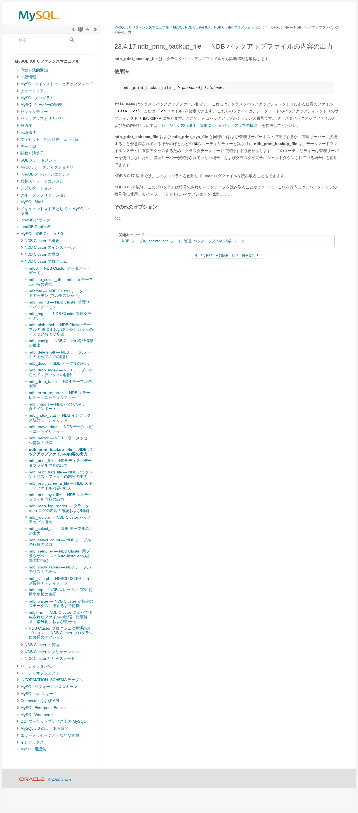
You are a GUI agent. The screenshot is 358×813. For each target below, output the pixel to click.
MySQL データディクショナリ (47, 167)
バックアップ (204, 241)
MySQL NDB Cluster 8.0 (41, 234)
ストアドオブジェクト (40, 673)
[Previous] (73, 29)
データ (239, 241)
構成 (228, 241)
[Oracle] (31, 779)
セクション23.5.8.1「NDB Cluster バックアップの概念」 (211, 125)
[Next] (95, 29)
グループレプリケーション (43, 195)
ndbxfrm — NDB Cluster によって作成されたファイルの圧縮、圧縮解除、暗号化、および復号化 (60, 617)
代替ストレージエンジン (41, 181)
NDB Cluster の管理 (42, 645)
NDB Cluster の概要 (42, 241)
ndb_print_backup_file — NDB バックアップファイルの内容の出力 (60, 451)
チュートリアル (34, 91)
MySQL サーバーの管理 (41, 105)
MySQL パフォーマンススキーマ (48, 687)
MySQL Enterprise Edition (43, 708)
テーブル (139, 241)
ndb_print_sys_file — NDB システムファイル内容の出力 (60, 497)
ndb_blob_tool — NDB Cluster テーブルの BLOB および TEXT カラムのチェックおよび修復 (61, 329)
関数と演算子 (32, 153)
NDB (125, 241)
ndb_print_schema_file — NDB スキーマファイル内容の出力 (60, 485)
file (219, 241)
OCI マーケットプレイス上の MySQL (53, 721)
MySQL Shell (31, 202)
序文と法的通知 (34, 70)
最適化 (26, 126)
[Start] (80, 29)
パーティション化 (36, 666)
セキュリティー (34, 112)
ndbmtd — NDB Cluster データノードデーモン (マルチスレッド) (60, 293)
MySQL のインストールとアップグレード (56, 84)
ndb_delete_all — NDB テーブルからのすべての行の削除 (59, 354)
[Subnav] (18, 77)
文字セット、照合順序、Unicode (49, 140)
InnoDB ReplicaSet (37, 227)
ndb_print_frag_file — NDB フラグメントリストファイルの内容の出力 (61, 474)
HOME (222, 255)
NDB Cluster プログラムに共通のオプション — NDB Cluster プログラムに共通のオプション (61, 633)
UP (235, 255)
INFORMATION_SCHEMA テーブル (51, 680)
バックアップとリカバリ (41, 119)
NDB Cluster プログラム (46, 261)
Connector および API (39, 701)
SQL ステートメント (38, 160)
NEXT (248, 255)
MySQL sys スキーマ (38, 694)
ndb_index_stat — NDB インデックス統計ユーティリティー (60, 417)
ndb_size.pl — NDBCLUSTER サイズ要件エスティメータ (59, 581)
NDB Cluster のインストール (50, 247)
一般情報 (28, 77)
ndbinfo (154, 241)
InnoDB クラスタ (35, 220)
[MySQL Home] (39, 22)
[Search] (72, 40)
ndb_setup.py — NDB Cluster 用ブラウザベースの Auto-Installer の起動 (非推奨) (59, 556)
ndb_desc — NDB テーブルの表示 (59, 363)
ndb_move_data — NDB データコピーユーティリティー (61, 429)
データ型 (28, 146)
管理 (187, 241)
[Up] (87, 29)
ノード (176, 241)
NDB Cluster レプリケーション (52, 652)
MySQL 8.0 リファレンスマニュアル (141, 27)
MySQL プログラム (37, 98)
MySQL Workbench (37, 715)
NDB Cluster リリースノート (50, 658)
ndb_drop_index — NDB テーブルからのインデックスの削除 (61, 372)
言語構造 (28, 133)
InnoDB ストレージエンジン (45, 174)
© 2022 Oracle (59, 779)
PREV (205, 255)
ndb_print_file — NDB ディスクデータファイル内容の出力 (60, 463)
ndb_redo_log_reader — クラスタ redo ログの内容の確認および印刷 (59, 508)
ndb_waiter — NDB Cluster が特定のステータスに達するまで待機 (61, 603)
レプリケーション (36, 188)
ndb (165, 241)
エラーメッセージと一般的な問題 (49, 735)
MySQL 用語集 (33, 749)
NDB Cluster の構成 (42, 254)
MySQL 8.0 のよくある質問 (44, 728)
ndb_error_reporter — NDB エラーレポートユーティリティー (59, 395)
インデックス (32, 742)
